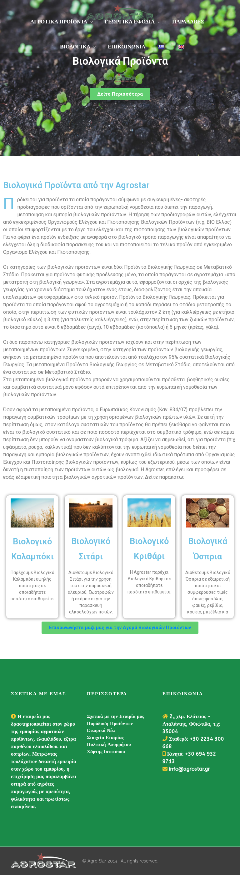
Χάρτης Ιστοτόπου (106, 751)
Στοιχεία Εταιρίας (105, 737)
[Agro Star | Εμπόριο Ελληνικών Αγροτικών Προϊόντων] (43, 861)
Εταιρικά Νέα (101, 730)
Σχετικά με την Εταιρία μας (115, 716)
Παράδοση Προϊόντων (110, 723)
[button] (120, 94)
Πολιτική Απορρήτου (109, 744)
